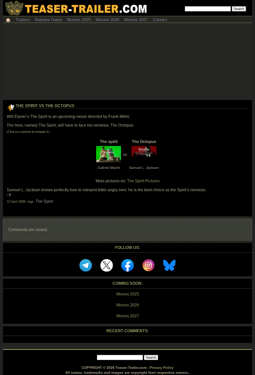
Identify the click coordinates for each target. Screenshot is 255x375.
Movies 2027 (136, 19)
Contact (160, 19)
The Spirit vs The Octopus (45, 106)
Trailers (23, 19)
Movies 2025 (79, 19)
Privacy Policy (162, 368)
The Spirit (44, 201)
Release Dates (48, 19)
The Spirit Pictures (143, 181)
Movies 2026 (107, 19)
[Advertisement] (127, 62)
